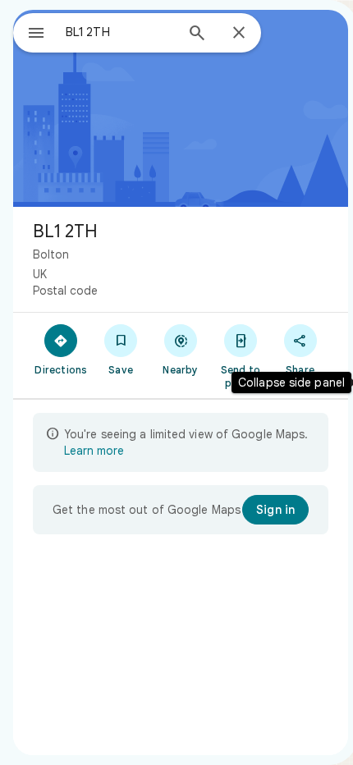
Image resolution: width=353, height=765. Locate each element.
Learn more (94, 450)
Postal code (65, 290)
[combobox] (120, 32)
